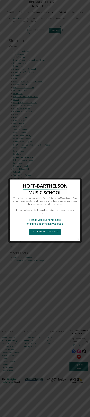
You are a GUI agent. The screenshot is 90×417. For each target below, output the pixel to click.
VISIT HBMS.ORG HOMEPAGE (45, 232)
